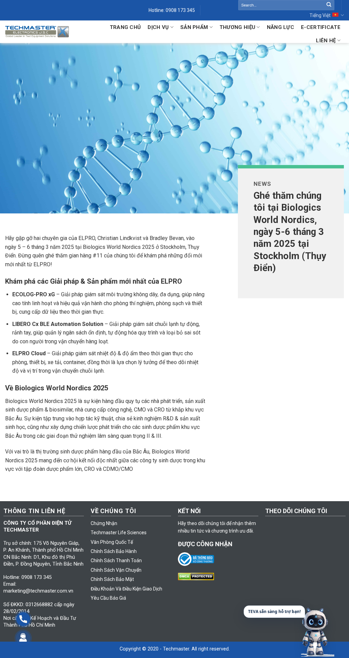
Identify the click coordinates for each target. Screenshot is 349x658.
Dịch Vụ (158, 27)
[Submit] (329, 5)
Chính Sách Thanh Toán (116, 560)
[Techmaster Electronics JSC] (37, 32)
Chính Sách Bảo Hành (114, 551)
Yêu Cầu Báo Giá (108, 598)
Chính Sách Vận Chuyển (116, 570)
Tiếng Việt (320, 15)
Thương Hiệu (237, 27)
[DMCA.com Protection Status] (197, 576)
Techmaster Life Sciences (119, 532)
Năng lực (280, 27)
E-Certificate (320, 27)
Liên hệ (326, 41)
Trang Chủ (125, 27)
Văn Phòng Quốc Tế (112, 542)
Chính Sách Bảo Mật (112, 579)
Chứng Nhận (104, 523)
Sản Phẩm (194, 27)
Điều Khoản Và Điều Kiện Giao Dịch (126, 589)
